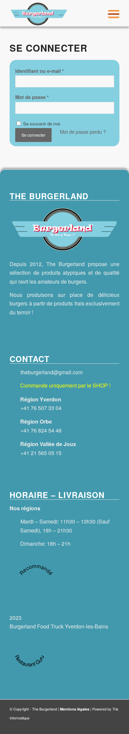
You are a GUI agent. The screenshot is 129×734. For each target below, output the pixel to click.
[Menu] (110, 13)
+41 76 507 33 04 (41, 408)
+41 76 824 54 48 (41, 430)
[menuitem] (110, 13)
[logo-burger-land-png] (53, 13)
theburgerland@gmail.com (52, 372)
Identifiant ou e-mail (39, 70)
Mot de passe (32, 97)
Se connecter (33, 135)
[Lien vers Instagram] (113, 726)
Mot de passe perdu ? (83, 131)
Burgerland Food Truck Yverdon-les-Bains (59, 626)
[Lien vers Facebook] (100, 726)
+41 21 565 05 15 (41, 453)
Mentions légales (74, 709)
